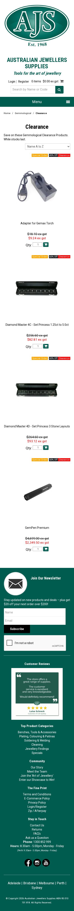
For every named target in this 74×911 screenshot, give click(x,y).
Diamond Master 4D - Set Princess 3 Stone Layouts (37, 426)
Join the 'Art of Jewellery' (37, 775)
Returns (37, 829)
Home (7, 113)
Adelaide (14, 883)
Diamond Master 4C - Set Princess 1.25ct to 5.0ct (37, 324)
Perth (61, 883)
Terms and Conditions (37, 794)
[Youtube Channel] (46, 862)
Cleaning (37, 744)
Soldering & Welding (37, 740)
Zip (30, 810)
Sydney (37, 888)
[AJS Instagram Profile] (37, 862)
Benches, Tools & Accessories (37, 732)
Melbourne (46, 883)
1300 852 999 (42, 842)
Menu (37, 102)
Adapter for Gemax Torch (37, 223)
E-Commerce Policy (37, 798)
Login (11, 81)
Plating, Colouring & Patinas (37, 736)
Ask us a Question (37, 837)
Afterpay (40, 810)
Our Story (37, 767)
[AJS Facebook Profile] (28, 862)
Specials (37, 753)
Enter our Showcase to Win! (36, 779)
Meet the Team (37, 771)
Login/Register (37, 806)
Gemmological (23, 113)
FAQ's (37, 833)
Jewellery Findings (37, 748)
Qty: (29, 245)
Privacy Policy (37, 802)
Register (23, 81)
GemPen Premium (37, 527)
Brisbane (29, 883)
